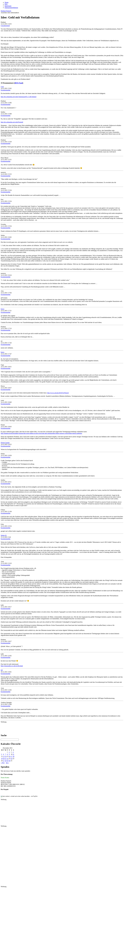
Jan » (7, 763)
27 (4, 761)
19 (2, 758)
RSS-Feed (19, 83)
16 (9, 756)
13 (4, 756)
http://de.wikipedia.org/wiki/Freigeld (12, 122)
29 (7, 761)
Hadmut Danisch (6, 11)
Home (6, 2)
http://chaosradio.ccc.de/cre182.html (12, 666)
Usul (2, 86)
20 (4, 758)
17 (11, 756)
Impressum (8, 6)
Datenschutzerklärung (11, 7)
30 (9, 761)
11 (13, 754)
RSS (6, 4)
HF (2, 670)
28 (5, 761)
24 (11, 758)
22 (7, 758)
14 (5, 756)
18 (13, 756)
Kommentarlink (5, 90)
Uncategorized (5, 25)
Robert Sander (5, 442)
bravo (2, 309)
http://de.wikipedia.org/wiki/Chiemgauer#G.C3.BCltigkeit (18, 97)
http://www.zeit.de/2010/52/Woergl (58, 393)
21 (5, 758)
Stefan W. (4, 535)
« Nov (3, 763)
